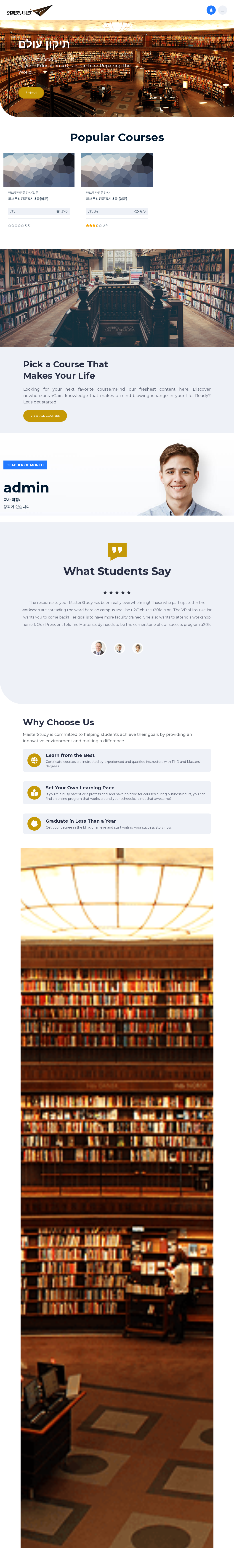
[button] (222, 10)
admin (26, 488)
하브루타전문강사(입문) (24, 192)
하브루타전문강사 (98, 192)
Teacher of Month (25, 465)
